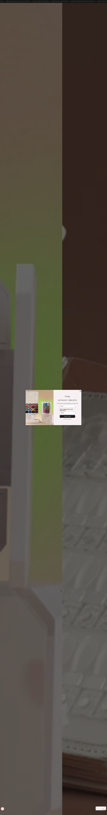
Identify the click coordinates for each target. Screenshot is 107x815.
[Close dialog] (80, 391)
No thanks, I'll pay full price (67, 419)
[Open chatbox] (104, 808)
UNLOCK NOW (67, 416)
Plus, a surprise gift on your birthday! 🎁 (66, 410)
